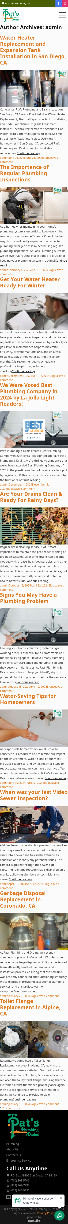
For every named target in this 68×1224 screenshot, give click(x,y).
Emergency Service (18, 1160)
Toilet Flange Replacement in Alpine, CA (30, 1007)
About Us (12, 1149)
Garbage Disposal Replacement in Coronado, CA (23, 899)
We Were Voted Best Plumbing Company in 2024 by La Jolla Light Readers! (29, 394)
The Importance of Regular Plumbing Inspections (24, 173)
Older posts (12, 1108)
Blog (46, 158)
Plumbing (12, 1144)
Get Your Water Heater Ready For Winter (30, 282)
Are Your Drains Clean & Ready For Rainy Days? (31, 497)
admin (4, 158)
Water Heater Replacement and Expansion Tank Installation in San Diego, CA (33, 50)
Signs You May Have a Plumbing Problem (28, 598)
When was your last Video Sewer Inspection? (34, 795)
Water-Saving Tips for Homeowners (28, 699)
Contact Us (13, 1155)
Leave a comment (23, 489)
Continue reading (28, 153)
